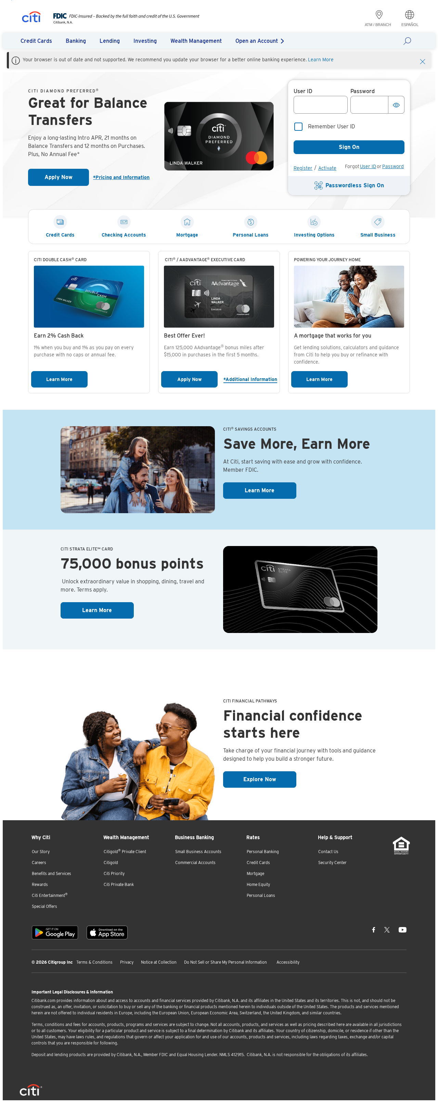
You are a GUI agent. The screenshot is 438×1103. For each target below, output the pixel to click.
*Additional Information (250, 379)
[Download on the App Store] (107, 932)
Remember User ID (331, 126)
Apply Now (66, 179)
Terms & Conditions (94, 962)
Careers (39, 862)
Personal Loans (261, 895)
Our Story (41, 851)
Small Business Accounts (198, 851)
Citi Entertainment (50, 895)
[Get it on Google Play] (54, 932)
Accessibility (287, 962)
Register (303, 168)
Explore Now (269, 779)
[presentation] (119, 22)
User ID (368, 166)
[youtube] (403, 930)
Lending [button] (110, 41)
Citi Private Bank (119, 884)
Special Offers (44, 906)
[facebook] (373, 930)
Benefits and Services (51, 873)
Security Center (332, 862)
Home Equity (258, 884)
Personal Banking (263, 851)
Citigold (111, 862)
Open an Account (256, 41)
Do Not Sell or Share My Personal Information (225, 962)
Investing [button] (145, 41)
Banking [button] (76, 41)
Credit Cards (258, 862)
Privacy (126, 962)
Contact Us (328, 851)
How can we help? (409, 41)
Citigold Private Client (125, 851)
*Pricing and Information (121, 177)
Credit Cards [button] (36, 41)
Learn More (321, 59)
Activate (327, 168)
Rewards (40, 884)
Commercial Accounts (195, 862)
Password (393, 166)
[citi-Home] (31, 18)
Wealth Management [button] (196, 41)
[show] (396, 105)
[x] (387, 930)
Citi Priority (114, 873)
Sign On (349, 147)
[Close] (422, 60)
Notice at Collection (159, 962)
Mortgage (255, 873)
